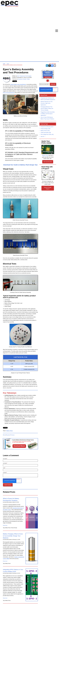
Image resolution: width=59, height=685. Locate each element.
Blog (8, 63)
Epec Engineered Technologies (24, 76)
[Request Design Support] (47, 175)
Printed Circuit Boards (47, 126)
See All (42, 136)
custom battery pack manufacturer (18, 84)
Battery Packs (9, 430)
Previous (12, 434)
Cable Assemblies (46, 132)
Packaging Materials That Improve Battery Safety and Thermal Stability (47, 108)
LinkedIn (24, 79)
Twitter (28, 79)
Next (4, 434)
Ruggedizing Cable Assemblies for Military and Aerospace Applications (48, 113)
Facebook (20, 79)
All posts (8, 434)
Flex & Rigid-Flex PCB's (47, 134)
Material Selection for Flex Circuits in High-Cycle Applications (47, 103)
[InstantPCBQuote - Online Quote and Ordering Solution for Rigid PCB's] (47, 149)
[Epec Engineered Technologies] (6, 78)
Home (4, 63)
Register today (45, 155)
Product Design (45, 128)
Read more (5, 525)
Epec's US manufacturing (8, 92)
